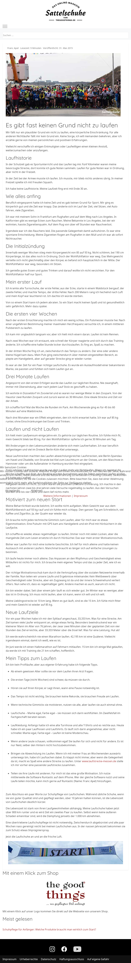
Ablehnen (36, 490)
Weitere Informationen (57, 496)
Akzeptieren (12, 490)
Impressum (81, 496)
